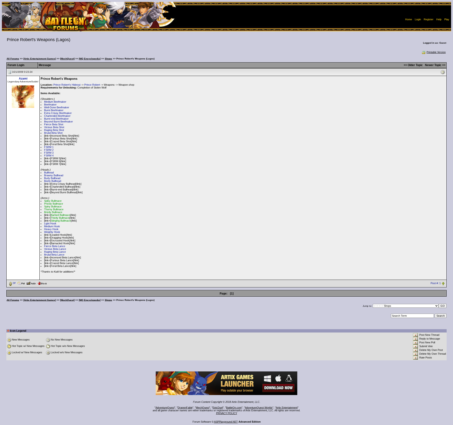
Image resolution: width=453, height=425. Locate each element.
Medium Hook (52, 226)
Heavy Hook (51, 229)
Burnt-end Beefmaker (56, 118)
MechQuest (202, 407)
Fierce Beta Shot (53, 124)
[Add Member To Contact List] (31, 283)
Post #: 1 (436, 283)
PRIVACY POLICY (226, 413)
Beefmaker (50, 104)
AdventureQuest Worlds (259, 407)
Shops (108, 58)
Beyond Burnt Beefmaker (58, 121)
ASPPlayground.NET (226, 421)
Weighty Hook (52, 232)
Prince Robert (92, 84)
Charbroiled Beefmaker (57, 115)
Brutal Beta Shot (53, 132)
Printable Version (436, 52)
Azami (23, 78)
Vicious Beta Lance (55, 249)
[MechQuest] (67, 58)
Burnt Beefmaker (53, 110)
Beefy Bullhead (52, 181)
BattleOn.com (234, 407)
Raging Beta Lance (55, 251)
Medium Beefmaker (55, 101)
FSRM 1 (49, 147)
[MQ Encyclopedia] (90, 58)
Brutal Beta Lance (54, 254)
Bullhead (49, 172)
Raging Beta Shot (54, 130)
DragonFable (185, 407)
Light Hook (50, 223)
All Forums (13, 58)
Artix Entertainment (287, 407)
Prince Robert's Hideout (66, 84)
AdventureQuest (164, 407)
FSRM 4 (49, 155)
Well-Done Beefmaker (56, 107)
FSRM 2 (49, 149)
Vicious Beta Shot (54, 127)
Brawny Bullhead (53, 175)
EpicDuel (218, 407)
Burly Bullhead (52, 178)
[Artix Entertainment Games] (39, 58)
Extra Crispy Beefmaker (58, 113)
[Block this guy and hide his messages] (42, 283)
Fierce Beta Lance (54, 246)
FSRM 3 (49, 152)
